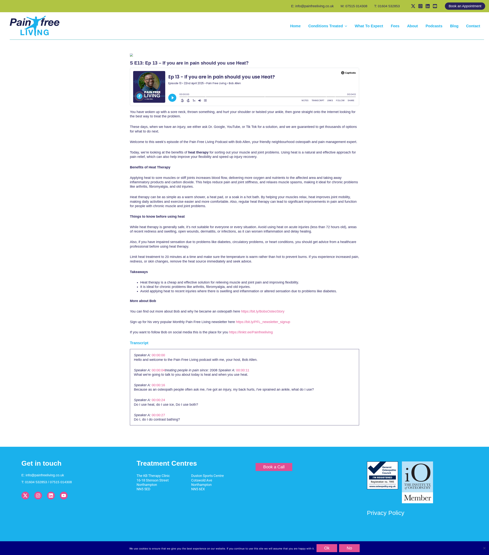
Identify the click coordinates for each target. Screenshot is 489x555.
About (412, 26)
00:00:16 (158, 385)
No (349, 548)
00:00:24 (158, 400)
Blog (454, 26)
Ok (327, 548)
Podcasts (434, 26)
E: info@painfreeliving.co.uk (312, 6)
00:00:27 (158, 415)
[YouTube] (435, 6)
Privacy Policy (385, 513)
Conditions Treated (325, 26)
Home (295, 26)
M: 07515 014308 (354, 6)
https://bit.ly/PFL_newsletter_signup (263, 322)
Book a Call (274, 467)
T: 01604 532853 (387, 6)
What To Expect (369, 26)
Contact (473, 26)
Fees (395, 26)
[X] (413, 6)
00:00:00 (158, 355)
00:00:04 (158, 370)
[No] (484, 548)
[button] (467, 6)
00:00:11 (242, 370)
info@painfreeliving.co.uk (45, 475)
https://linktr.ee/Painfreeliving (251, 332)
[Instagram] (420, 6)
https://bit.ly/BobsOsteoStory (262, 311)
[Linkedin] (427, 6)
